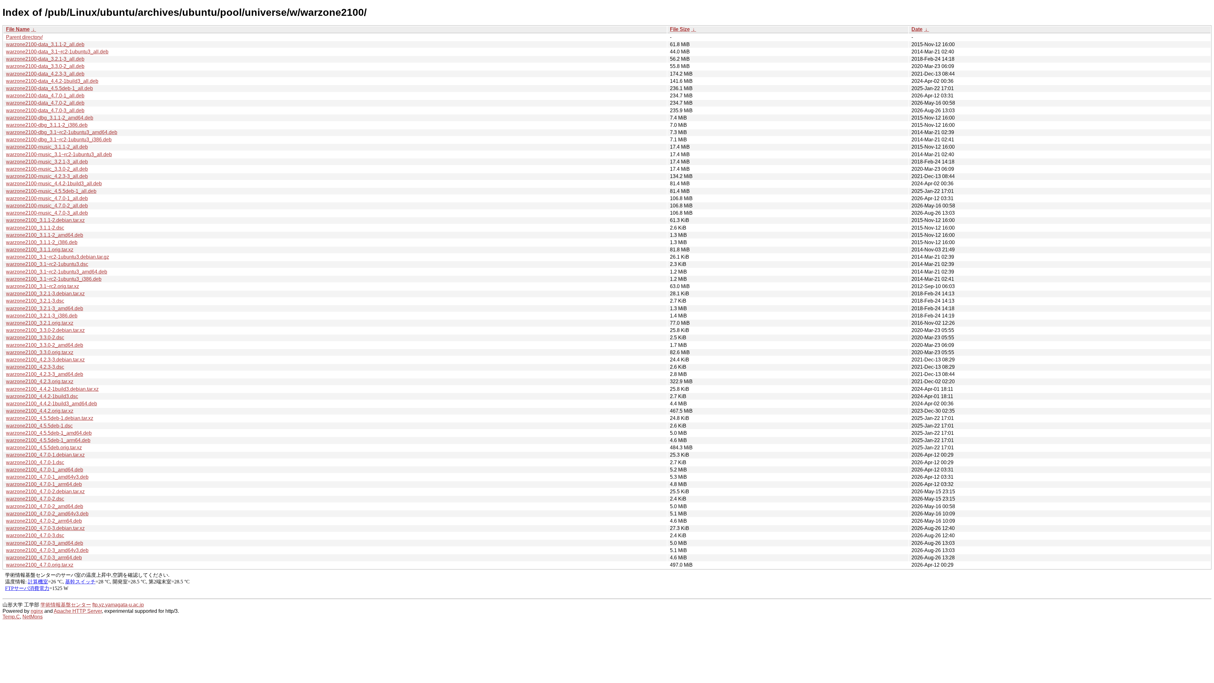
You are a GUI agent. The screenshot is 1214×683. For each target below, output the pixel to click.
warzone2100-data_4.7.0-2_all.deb (45, 103)
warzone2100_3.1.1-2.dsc (35, 228)
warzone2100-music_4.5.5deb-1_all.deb (51, 191)
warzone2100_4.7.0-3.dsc (35, 535)
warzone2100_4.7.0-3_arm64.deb (44, 557)
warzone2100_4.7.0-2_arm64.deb (44, 521)
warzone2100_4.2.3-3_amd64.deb (44, 374)
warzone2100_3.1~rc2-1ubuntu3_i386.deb (53, 279)
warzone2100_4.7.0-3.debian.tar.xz (45, 528)
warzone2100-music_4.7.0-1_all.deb (47, 198)
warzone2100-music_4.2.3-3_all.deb (47, 176)
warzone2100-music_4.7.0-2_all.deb (47, 205)
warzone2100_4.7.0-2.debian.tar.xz (45, 491)
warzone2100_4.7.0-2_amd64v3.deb (47, 513)
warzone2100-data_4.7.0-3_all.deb (45, 110)
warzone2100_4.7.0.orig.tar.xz (39, 565)
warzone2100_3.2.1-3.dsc (35, 301)
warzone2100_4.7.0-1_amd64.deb (44, 469)
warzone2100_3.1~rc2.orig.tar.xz (42, 286)
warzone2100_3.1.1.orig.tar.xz (39, 249)
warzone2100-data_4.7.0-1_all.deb (45, 95)
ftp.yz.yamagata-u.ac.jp (118, 604)
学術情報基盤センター (65, 604)
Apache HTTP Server (78, 611)
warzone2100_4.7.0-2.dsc (35, 498)
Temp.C (11, 616)
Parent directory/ (24, 37)
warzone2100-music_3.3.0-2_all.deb (47, 169)
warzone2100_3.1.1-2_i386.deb (41, 242)
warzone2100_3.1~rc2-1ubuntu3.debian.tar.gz (57, 257)
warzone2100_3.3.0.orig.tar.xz (39, 352)
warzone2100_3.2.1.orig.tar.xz (39, 323)
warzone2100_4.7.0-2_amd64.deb (44, 506)
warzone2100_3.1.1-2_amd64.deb (44, 235)
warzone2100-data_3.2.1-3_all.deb (45, 59)
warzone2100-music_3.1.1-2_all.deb (47, 147)
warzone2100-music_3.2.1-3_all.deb (47, 161)
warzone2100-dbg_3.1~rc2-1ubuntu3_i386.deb (59, 139)
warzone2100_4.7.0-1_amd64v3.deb (47, 477)
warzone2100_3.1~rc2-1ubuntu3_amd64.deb (56, 271)
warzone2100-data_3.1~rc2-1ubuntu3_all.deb (57, 51)
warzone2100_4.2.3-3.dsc (35, 367)
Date (917, 29)
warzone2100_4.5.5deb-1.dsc (39, 425)
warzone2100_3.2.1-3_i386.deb (41, 315)
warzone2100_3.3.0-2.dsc (35, 337)
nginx (37, 611)
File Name (18, 29)
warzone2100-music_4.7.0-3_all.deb (47, 213)
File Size (680, 29)
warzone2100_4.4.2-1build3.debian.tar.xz (52, 389)
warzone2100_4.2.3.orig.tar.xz (39, 381)
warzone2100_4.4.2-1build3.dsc (42, 396)
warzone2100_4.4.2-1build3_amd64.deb (51, 403)
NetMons (32, 616)
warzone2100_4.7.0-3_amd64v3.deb (47, 550)
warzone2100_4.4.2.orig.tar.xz (39, 411)
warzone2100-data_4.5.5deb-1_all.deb (49, 88)
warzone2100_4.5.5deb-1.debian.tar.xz (49, 418)
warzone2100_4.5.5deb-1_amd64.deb (49, 433)
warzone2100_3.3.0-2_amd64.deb (44, 345)
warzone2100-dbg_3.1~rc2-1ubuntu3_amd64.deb (61, 132)
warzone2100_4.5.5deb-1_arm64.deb (48, 440)
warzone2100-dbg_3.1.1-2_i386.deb (47, 125)
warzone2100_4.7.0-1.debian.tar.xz (45, 455)
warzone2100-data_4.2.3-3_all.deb (45, 74)
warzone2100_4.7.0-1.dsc (35, 462)
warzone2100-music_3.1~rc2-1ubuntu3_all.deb (59, 154)
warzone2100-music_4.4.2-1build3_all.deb (54, 183)
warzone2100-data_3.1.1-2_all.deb (45, 44)
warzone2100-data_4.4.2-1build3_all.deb (52, 81)
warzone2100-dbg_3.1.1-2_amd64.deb (49, 117)
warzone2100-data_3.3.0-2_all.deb (45, 66)
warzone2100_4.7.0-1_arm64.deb (44, 484)
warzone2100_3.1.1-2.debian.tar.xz (45, 220)
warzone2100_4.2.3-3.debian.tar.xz (45, 359)
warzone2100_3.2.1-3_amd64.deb (44, 308)
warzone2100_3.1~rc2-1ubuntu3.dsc (47, 264)
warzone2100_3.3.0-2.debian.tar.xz (45, 330)
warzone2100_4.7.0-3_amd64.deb (44, 543)
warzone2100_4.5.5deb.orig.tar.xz (44, 447)
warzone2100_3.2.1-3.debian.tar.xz (45, 293)
